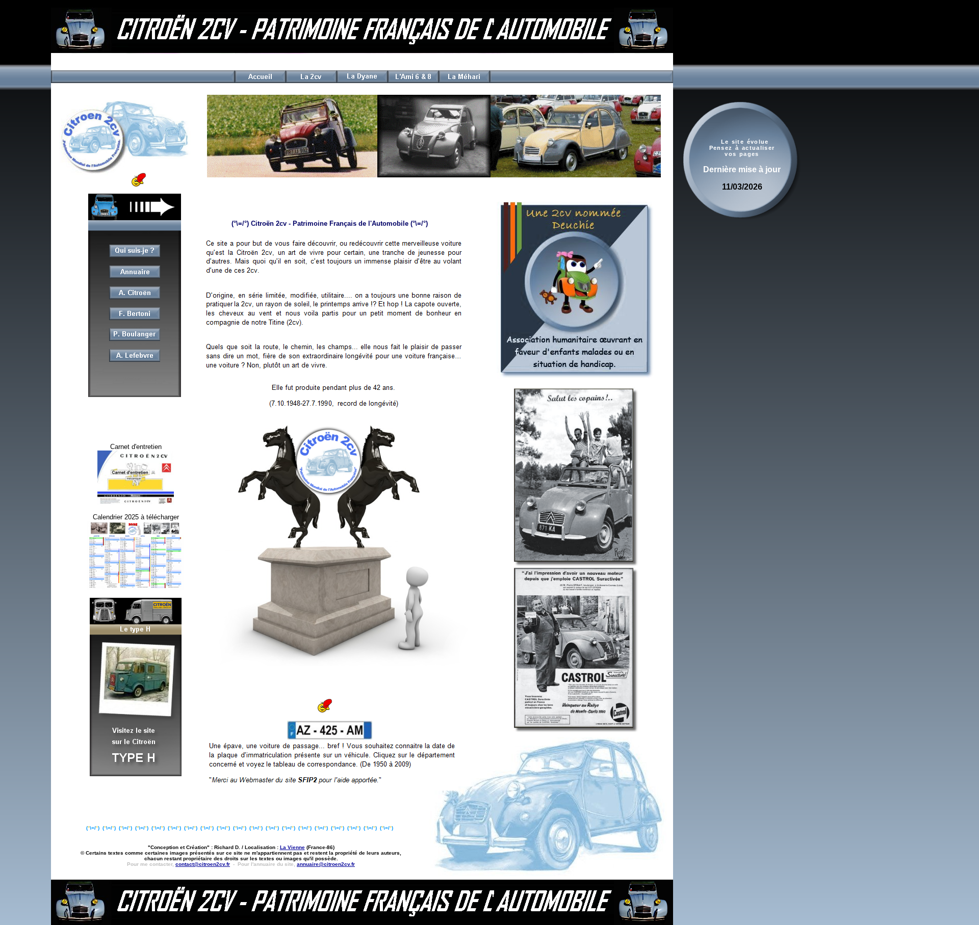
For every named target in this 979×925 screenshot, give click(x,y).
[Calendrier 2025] (136, 587)
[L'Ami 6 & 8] (413, 81)
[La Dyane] (362, 81)
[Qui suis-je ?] (134, 255)
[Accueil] (260, 81)
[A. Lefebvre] (134, 359)
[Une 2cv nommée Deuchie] (575, 376)
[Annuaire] (134, 276)
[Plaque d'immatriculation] (329, 736)
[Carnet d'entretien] (135, 502)
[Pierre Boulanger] (134, 338)
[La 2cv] (311, 81)
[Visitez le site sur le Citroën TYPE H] (136, 773)
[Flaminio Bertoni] (134, 318)
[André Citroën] (134, 297)
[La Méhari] (464, 80)
